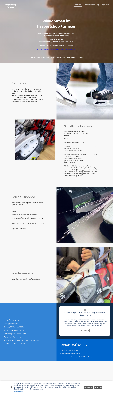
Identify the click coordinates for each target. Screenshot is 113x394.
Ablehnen (98, 387)
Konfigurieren (18, 392)
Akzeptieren (85, 330)
